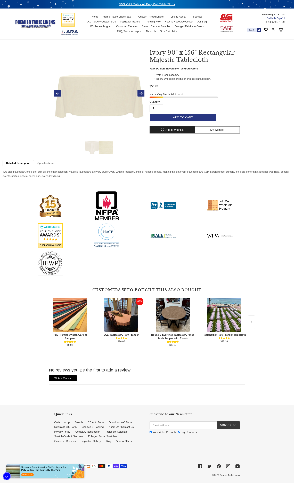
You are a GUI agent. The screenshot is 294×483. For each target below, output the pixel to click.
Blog (108, 441)
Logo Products (188, 432)
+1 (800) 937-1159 (275, 22)
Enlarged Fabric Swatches (102, 436)
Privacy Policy (62, 431)
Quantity (155, 101)
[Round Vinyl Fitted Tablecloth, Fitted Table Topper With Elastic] (173, 315)
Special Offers (124, 441)
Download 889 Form (65, 426)
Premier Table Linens (230, 475)
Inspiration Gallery (91, 441)
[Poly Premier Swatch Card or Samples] (70, 315)
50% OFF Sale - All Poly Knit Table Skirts (147, 4)
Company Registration (87, 431)
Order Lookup (62, 422)
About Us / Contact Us (121, 426)
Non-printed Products (164, 432)
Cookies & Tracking (93, 426)
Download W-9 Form (120, 422)
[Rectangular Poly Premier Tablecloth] (224, 315)
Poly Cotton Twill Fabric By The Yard (40, 470)
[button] (7, 476)
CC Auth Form (96, 422)
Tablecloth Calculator (116, 431)
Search (79, 422)
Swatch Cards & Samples (68, 436)
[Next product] (251, 322)
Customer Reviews (65, 441)
